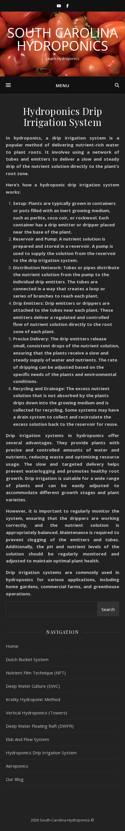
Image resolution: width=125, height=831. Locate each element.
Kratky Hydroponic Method (33, 699)
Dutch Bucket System (27, 659)
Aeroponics (17, 766)
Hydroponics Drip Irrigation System (41, 752)
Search (108, 609)
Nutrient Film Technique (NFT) (36, 673)
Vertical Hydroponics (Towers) (36, 713)
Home (12, 646)
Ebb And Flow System (27, 739)
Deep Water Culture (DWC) (33, 686)
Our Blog (15, 779)
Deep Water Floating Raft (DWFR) (40, 726)
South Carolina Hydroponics (62, 39)
